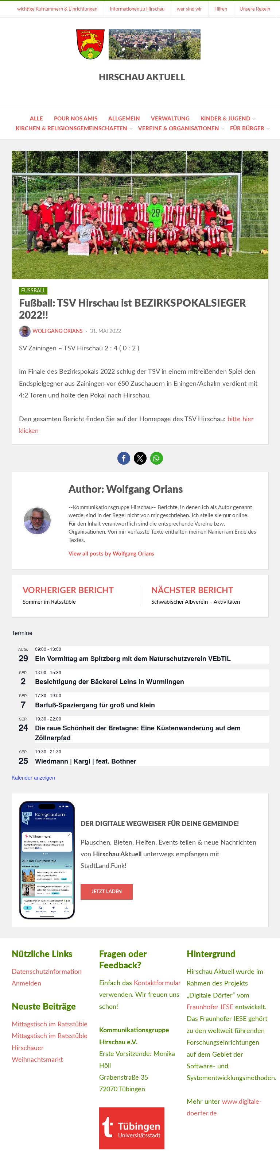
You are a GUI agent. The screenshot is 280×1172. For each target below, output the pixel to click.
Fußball (33, 290)
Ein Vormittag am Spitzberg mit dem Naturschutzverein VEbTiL (133, 658)
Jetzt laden (107, 891)
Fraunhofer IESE (210, 1007)
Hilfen (220, 9)
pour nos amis (75, 119)
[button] (123, 458)
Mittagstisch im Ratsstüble (50, 1024)
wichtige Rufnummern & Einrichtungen (57, 9)
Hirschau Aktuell (142, 77)
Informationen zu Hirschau (137, 9)
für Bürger (247, 128)
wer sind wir (189, 9)
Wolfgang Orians (57, 331)
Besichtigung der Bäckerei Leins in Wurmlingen (109, 681)
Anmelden (26, 983)
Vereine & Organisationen (178, 128)
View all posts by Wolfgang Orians (111, 554)
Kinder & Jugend (225, 119)
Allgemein (124, 119)
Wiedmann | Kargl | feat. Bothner (85, 761)
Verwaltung (170, 119)
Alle (36, 119)
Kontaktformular (157, 983)
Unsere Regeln (255, 9)
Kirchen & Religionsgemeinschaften (71, 128)
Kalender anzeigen (33, 777)
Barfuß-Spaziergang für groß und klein (95, 705)
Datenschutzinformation (47, 972)
